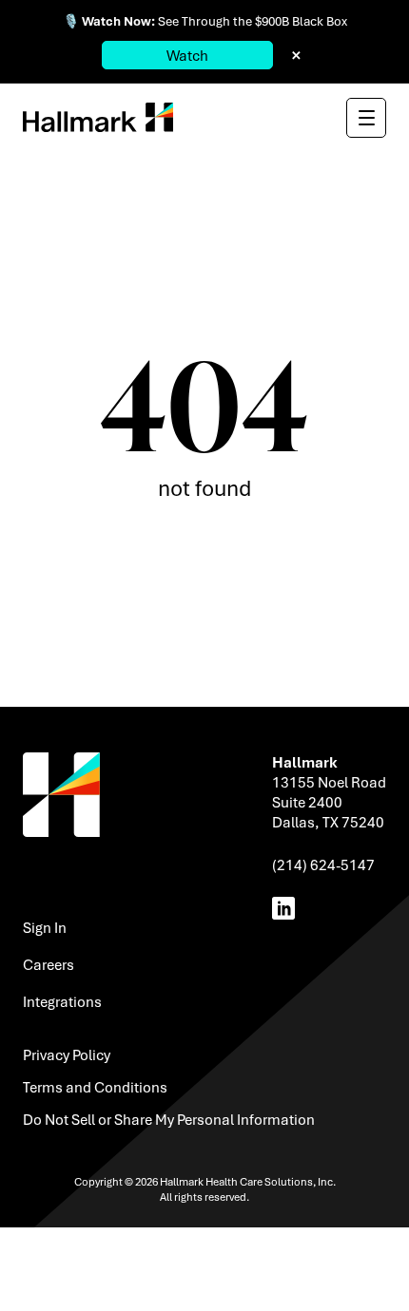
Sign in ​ (46, 927)
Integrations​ (62, 1001)
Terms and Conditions (95, 1086)
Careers (48, 964)
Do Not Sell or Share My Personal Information (169, 1119)
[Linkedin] (287, 908)
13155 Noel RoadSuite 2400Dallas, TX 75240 (329, 801)
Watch (187, 55)
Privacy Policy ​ (68, 1054)
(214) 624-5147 (323, 864)
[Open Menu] (366, 118)
